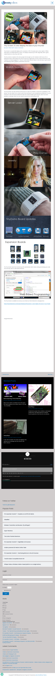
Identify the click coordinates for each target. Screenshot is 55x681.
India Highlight (6, 656)
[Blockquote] (15, 473)
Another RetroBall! (13, 663)
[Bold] (4, 473)
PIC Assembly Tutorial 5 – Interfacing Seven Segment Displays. (17, 633)
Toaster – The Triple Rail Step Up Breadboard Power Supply (16, 631)
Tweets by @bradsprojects (9, 504)
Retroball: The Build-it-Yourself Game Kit (12, 629)
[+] (22, 473)
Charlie (4, 652)
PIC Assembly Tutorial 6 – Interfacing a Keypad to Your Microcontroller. (19, 641)
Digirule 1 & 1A (6, 625)
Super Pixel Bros (14, 650)
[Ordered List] (11, 473)
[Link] (19, 473)
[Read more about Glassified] (15, 426)
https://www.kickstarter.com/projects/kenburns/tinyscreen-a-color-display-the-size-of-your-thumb (27, 303)
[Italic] (6, 473)
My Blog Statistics (7, 642)
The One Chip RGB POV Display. (10, 637)
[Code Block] (17, 473)
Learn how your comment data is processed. (30, 476)
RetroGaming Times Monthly (12, 398)
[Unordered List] (13, 473)
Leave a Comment (19, 47)
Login (51, 464)
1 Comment (40, 408)
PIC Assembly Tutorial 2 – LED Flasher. (11, 639)
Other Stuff (11, 47)
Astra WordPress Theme (41, 675)
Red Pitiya (31, 407)
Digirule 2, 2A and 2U (7, 623)
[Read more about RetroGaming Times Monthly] (15, 390)
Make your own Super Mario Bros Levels (22, 667)
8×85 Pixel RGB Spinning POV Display (11, 635)
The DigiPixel (5, 627)
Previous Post (5, 374)
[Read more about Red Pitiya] (39, 394)
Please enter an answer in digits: (10, 584)
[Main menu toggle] (52, 2)
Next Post (51, 374)
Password (5, 579)
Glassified (7, 435)
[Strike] (9, 473)
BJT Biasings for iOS (12, 654)
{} (20, 473)
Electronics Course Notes (13, 652)
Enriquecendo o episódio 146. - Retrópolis (12, 669)
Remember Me (7, 590)
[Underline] (7, 473)
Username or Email (7, 575)
